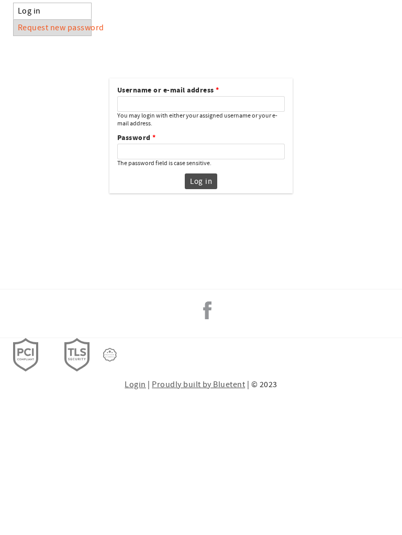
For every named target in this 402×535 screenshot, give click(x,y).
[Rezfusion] (110, 354)
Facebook (207, 310)
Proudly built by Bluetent (198, 384)
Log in (50, 11)
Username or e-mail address (168, 90)
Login (135, 384)
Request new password (55, 27)
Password (136, 138)
